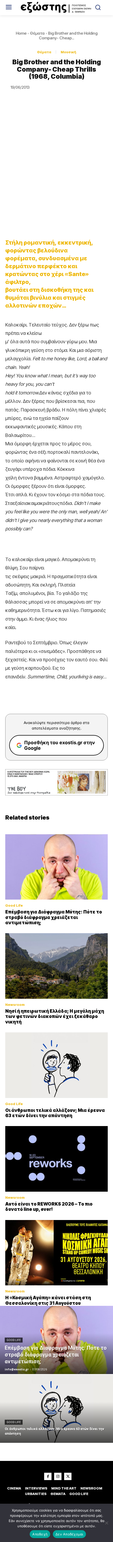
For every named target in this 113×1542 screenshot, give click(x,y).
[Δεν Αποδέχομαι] (106, 1522)
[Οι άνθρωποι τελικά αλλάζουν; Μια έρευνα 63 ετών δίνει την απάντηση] (56, 1065)
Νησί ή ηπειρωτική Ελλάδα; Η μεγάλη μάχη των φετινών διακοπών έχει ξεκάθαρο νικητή (54, 1016)
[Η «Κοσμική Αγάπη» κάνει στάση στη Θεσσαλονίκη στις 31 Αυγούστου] (56, 1253)
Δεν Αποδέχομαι (69, 1534)
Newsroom (15, 1004)
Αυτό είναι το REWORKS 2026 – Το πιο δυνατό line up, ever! (49, 1206)
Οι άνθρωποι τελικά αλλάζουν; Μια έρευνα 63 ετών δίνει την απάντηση (55, 1113)
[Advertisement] (56, 172)
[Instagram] (57, 1476)
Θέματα (37, 33)
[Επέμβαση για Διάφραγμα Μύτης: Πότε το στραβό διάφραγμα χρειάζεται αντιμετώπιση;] (56, 867)
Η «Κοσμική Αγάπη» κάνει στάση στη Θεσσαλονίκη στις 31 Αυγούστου (48, 1300)
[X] (67, 1476)
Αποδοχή (40, 1534)
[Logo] (57, 7)
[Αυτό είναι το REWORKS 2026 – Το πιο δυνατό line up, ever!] (56, 1159)
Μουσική (68, 52)
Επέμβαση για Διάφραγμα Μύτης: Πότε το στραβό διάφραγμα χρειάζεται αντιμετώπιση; (53, 917)
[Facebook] (48, 1476)
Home (21, 33)
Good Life (14, 905)
